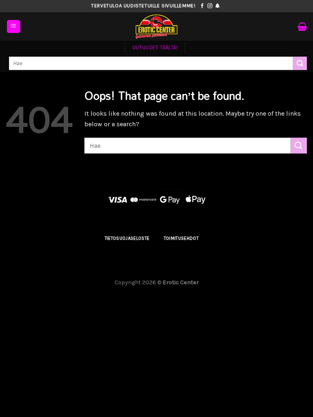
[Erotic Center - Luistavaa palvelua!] (156, 26)
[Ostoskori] (302, 26)
